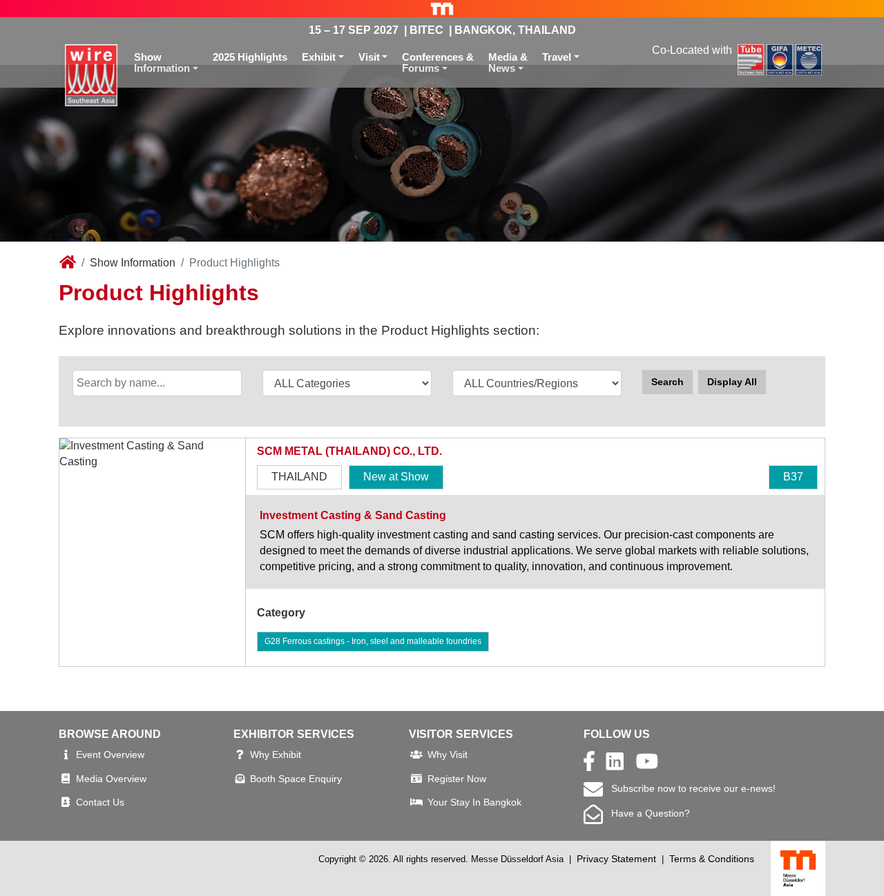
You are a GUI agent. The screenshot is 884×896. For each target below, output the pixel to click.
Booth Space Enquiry (296, 778)
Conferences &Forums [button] (438, 63)
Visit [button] (369, 57)
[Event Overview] (66, 754)
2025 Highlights (250, 57)
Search (667, 381)
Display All (732, 381)
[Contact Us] (65, 802)
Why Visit (447, 754)
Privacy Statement (616, 858)
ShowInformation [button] (162, 63)
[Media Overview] (65, 778)
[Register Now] (416, 778)
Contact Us (100, 802)
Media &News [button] (508, 63)
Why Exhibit (275, 754)
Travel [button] (556, 57)
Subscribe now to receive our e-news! (689, 788)
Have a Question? (646, 813)
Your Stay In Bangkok (474, 802)
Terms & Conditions (711, 858)
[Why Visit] (416, 754)
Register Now (456, 778)
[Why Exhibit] (240, 754)
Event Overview (110, 754)
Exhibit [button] (319, 57)
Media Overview (111, 778)
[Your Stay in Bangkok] (416, 802)
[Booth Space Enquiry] (240, 778)
